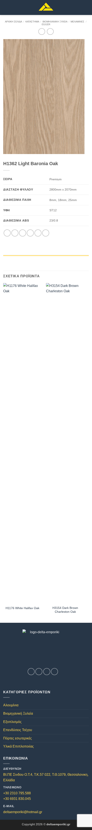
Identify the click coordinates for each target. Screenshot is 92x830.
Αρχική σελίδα (13, 21)
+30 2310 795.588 (17, 793)
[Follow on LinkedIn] (54, 671)
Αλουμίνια (10, 705)
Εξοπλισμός (12, 722)
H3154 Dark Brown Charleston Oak (65, 609)
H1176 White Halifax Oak (22, 608)
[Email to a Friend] (30, 233)
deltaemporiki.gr (58, 824)
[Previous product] (50, 31)
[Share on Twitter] (22, 233)
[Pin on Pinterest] (38, 233)
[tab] (46, 257)
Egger (46, 24)
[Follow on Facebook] (31, 671)
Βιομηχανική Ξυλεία (55, 21)
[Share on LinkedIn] (45, 233)
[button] (5, 7)
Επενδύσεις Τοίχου (17, 730)
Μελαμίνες (77, 21)
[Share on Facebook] (14, 233)
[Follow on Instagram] (38, 671)
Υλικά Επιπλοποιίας (18, 746)
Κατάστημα (32, 21)
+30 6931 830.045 (17, 799)
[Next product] (41, 31)
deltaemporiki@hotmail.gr (22, 812)
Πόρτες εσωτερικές (17, 738)
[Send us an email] (46, 671)
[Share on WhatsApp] (7, 233)
